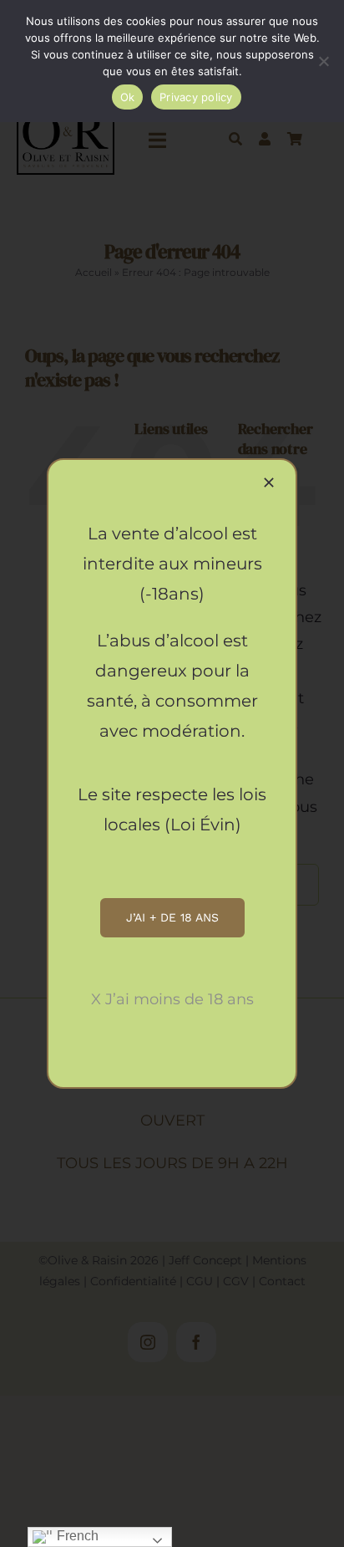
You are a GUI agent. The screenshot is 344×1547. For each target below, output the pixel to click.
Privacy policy (196, 97)
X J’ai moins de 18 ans (172, 999)
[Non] (323, 61)
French (76, 1536)
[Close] (269, 482)
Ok (127, 97)
